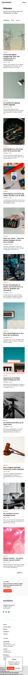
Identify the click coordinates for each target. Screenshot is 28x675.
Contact (5, 634)
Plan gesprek (7, 590)
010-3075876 (6, 657)
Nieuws (5, 629)
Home (4, 624)
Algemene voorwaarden (9, 616)
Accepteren (10, 668)
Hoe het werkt (7, 627)
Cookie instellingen (8, 615)
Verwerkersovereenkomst (10, 620)
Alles (12, 20)
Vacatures (6, 631)
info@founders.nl (7, 606)
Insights (18, 20)
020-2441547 (6, 608)
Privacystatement (8, 618)
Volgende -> (20, 572)
